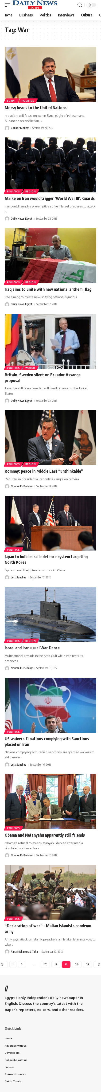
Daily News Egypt (21, 218)
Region (30, 191)
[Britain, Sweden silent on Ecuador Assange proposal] (50, 341)
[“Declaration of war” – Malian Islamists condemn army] (50, 892)
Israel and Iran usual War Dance (32, 647)
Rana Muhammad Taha (24, 951)
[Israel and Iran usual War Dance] (50, 614)
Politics (28, 100)
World (30, 368)
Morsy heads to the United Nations (35, 107)
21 (87, 964)
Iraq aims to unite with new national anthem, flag (48, 289)
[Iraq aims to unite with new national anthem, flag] (50, 255)
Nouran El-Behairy (22, 486)
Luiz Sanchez (18, 577)
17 (45, 964)
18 (55, 964)
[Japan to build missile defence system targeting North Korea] (50, 523)
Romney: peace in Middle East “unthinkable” (44, 471)
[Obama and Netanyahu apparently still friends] (50, 801)
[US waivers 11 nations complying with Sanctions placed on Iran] (50, 705)
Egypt (11, 100)
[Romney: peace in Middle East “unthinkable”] (50, 437)
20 (76, 964)
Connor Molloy (20, 128)
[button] (9, 4)
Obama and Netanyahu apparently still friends (45, 835)
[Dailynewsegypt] (35, 4)
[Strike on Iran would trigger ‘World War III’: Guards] (50, 164)
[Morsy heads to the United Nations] (50, 74)
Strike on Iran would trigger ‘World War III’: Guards (50, 198)
